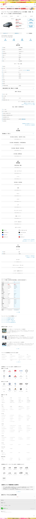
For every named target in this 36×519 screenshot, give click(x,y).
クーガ (28, 357)
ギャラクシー (20, 357)
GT (19, 354)
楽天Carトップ (2, 6)
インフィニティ (12, 421)
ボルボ (11, 448)
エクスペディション (21, 356)
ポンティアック (21, 416)
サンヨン (28, 452)
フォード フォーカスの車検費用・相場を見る (7, 319)
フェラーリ (28, 437)
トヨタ (3, 397)
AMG (2, 406)
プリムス (28, 418)
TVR (2, 425)
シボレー (28, 415)
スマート (28, 406)
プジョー (11, 444)
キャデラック (4, 415)
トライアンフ (12, 431)
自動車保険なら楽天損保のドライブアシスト (28, 123)
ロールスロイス (4, 428)
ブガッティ (28, 444)
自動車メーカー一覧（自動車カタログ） (10, 6)
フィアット (20, 437)
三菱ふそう (3, 402)
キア (19, 452)
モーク (3, 433)
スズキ (28, 399)
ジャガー (20, 425)
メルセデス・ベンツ (5, 409)
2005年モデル (27, 6)
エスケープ (3, 357)
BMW (11, 406)
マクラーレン (20, 430)
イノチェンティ (12, 440)
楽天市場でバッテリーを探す (31, 257)
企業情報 (2, 505)
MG (19, 431)
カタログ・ (4, 16)
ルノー (20, 444)
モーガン (3, 430)
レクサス (20, 402)
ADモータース (4, 454)
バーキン (3, 459)
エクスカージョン (4, 356)
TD (19, 458)
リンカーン (3, 418)
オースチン (28, 430)
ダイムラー (28, 425)
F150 (11, 354)
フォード (11, 416)
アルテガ (3, 411)
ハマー (3, 421)
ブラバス (20, 409)
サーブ (3, 448)
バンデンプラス (12, 430)
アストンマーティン (13, 425)
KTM (19, 459)
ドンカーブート (29, 458)
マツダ (3, 399)
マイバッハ (11, 409)
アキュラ (28, 402)
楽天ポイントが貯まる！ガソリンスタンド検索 (28, 104)
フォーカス (23, 6)
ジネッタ (11, 428)
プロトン (11, 458)
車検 (18, 16)
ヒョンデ (3, 452)
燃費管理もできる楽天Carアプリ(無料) (29, 103)
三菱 (27, 397)
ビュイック (3, 416)
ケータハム (20, 428)
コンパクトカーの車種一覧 (26, 70)
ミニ (27, 409)
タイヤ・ (25, 16)
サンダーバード (4, 359)
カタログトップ (5, 33)
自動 (31, 16)
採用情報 (9, 505)
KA (27, 354)
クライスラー (12, 415)
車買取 (11, 16)
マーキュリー (29, 416)
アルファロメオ (4, 437)
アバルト (3, 440)
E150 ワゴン (3, 354)
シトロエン (3, 444)
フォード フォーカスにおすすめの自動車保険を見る (8, 322)
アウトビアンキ (12, 437)
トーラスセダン (29, 359)
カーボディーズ (29, 428)
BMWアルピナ (21, 406)
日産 (11, 397)
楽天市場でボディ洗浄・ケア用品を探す (29, 239)
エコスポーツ (29, 356)
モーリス (3, 431)
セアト (11, 459)
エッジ (11, 357)
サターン (20, 415)
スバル (20, 399)
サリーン (20, 418)
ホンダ (20, 397)
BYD (2, 458)
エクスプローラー (12, 356)
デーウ (11, 452)
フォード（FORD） (18, 6)
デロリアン (11, 418)
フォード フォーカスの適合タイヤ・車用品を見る (8, 320)
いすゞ (11, 399)
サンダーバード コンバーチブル (13, 360)
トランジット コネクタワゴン (22, 360)
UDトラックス (12, 402)
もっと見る (17, 312)
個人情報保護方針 (5, 505)
